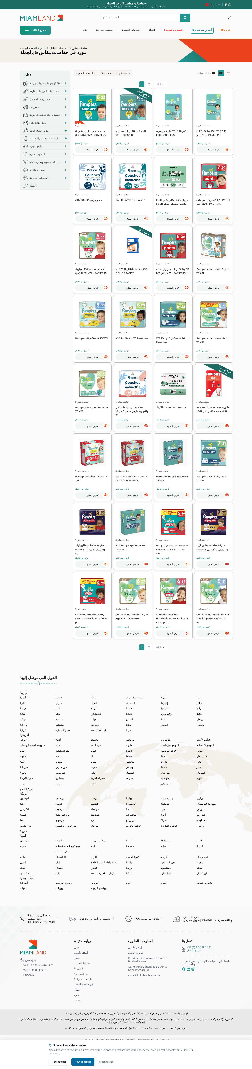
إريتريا (129, 750)
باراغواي (60, 820)
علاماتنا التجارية (82, 963)
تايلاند (58, 873)
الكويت (164, 857)
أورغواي (200, 825)
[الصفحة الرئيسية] (33, 946)
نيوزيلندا (59, 888)
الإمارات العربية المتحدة (102, 873)
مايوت (129, 745)
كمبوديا (129, 840)
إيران (163, 846)
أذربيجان (24, 840)
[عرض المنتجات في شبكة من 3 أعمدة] (214, 73)
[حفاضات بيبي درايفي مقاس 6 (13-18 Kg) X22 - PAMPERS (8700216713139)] (92, 107)
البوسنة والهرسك (134, 697)
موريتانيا (24, 767)
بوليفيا (129, 798)
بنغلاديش (60, 840)
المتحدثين (124, 73)
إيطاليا (23, 714)
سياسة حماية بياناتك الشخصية (144, 975)
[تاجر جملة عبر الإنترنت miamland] (41, 17)
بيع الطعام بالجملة (94, 6)
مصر (128, 783)
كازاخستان (61, 857)
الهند (93, 846)
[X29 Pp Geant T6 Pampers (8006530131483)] (132, 314)
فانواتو (23, 888)
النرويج (129, 719)
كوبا (22, 703)
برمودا (94, 798)
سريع (79, 123)
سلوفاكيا (60, 724)
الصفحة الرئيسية (28, 48)
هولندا (93, 719)
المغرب (94, 767)
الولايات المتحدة (169, 825)
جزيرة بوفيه (167, 798)
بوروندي (130, 739)
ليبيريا (93, 761)
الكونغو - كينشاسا (205, 745)
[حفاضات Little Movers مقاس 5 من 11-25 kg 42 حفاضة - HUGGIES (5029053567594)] (213, 383)
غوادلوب (60, 809)
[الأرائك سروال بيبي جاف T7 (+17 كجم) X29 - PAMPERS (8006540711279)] (213, 176)
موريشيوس (61, 767)
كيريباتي (95, 882)
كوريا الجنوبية (132, 857)
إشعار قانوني (135, 947)
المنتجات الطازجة (39, 177)
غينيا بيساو (60, 772)
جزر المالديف (168, 862)
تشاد (58, 745)
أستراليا (24, 882)
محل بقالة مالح (37, 122)
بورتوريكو (130, 820)
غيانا (128, 809)
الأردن (94, 857)
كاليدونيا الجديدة (204, 882)
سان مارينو (25, 825)
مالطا (199, 714)
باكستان (59, 868)
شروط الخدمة (135, 952)
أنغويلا (164, 820)
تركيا (128, 873)
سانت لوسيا (202, 820)
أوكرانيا (23, 730)
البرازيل (200, 798)
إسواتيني (165, 778)
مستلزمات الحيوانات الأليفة (44, 91)
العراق (199, 846)
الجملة (33, 185)
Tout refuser (59, 1061)
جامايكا (23, 814)
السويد (164, 724)
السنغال (130, 772)
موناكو (23, 719)
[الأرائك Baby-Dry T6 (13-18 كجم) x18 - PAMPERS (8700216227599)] (213, 107)
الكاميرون (166, 739)
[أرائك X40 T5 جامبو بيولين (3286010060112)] (92, 176)
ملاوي (164, 761)
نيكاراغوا (200, 814)
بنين (22, 750)
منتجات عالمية (37, 170)
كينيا (22, 761)
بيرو (93, 820)
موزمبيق (130, 767)
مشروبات (34, 107)
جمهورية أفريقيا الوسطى (32, 745)
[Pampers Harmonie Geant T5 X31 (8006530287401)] (213, 245)
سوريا (199, 778)
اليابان (23, 857)
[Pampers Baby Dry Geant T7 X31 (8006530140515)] (213, 452)
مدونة (77, 1000)
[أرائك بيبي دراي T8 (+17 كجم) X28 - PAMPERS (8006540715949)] (132, 107)
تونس (58, 783)
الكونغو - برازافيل (170, 745)
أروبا (163, 814)
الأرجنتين (24, 798)
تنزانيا (199, 783)
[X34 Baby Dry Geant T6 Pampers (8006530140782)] (132, 522)
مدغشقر (130, 761)
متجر (43, 48)
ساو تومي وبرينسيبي (66, 825)
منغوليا (199, 862)
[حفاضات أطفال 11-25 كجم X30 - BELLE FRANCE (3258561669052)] (132, 245)
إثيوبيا (93, 750)
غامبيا (58, 756)
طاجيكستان (26, 873)
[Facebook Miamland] (183, 969)
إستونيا (164, 703)
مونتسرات (131, 814)
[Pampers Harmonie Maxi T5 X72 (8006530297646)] (213, 314)
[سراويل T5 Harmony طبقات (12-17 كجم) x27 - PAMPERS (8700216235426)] (92, 245)
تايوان (23, 846)
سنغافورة (166, 868)
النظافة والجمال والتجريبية (43, 138)
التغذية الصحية (37, 154)
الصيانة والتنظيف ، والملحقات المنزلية (46, 115)
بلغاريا (164, 697)
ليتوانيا (129, 714)
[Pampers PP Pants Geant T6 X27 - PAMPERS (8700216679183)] (132, 452)
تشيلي (59, 803)
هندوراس (201, 809)
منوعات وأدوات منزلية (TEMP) (46, 83)
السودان (130, 778)
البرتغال (200, 719)
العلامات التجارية (85, 73)
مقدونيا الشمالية (63, 730)
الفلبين (94, 868)
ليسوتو (59, 761)
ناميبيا (164, 767)
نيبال (22, 868)
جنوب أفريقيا (26, 778)
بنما (22, 820)
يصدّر (77, 989)
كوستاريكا (131, 803)
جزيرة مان (166, 783)
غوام (128, 882)
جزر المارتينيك (63, 814)
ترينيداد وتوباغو (133, 825)
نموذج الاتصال (194, 950)
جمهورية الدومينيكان (206, 803)
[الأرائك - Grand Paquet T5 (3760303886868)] (173, 383)
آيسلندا (164, 708)
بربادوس (60, 798)
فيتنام (199, 868)
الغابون (23, 756)
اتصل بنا (78, 968)
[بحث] (185, 18)
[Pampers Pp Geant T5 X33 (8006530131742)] (92, 314)
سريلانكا (165, 840)
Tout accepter (83, 1061)
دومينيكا (165, 803)
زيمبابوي (60, 778)
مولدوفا (59, 719)
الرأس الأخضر (203, 739)
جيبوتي (199, 750)
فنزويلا (23, 831)
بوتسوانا (95, 739)
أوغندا (93, 783)
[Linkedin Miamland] (226, 4)
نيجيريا (23, 772)
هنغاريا (129, 708)
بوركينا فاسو (26, 789)
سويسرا (200, 724)
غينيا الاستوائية (63, 750)
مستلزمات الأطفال (39, 99)
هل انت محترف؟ (83, 979)
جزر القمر (96, 745)
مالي (198, 761)
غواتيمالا (95, 809)
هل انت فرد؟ (81, 973)
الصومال (200, 772)
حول (76, 947)
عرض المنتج (92, 149)
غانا (92, 756)
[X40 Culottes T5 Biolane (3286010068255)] (132, 176)
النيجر (199, 767)
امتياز (152, 29)
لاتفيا (58, 714)
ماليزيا (129, 862)
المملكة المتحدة (98, 730)
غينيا (163, 756)
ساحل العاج (202, 756)
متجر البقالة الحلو (39, 130)
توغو (22, 783)
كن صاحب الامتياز (83, 984)
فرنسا (23, 708)
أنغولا (58, 739)
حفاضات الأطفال (58, 48)
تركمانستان (166, 873)
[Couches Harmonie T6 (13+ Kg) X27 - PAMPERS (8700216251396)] (132, 591)
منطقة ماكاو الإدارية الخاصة (104, 862)
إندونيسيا (130, 846)
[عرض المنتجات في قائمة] (229, 73)
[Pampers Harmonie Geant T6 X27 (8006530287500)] (92, 383)
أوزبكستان (201, 873)
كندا (22, 803)
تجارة (77, 995)
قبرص (59, 703)
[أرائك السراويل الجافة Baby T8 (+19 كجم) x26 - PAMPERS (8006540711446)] (173, 245)
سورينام (95, 825)
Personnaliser (105, 1061)
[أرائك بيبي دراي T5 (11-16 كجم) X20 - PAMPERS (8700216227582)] (173, 107)
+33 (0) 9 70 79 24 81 (199, 947)
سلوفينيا (95, 724)
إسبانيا (129, 724)
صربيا (128, 730)
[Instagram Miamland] (230, 4)
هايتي (164, 809)
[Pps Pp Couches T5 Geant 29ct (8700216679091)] (92, 452)
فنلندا (199, 703)
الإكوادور (24, 809)
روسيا (129, 868)
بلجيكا (94, 697)
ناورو (163, 882)
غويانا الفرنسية (168, 750)
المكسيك (95, 814)
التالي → (160, 84)
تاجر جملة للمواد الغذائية (113, 6)
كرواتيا (199, 697)
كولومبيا (94, 803)
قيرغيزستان (202, 857)
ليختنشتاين (96, 714)
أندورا (23, 697)
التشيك (94, 703)
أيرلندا (199, 708)
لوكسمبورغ (166, 714)
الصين (199, 840)
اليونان (94, 708)
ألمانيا (58, 708)
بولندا (163, 719)
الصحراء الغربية (98, 778)
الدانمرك (130, 703)
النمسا (59, 697)
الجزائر (23, 739)
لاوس (23, 862)
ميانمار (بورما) (98, 840)
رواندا (93, 772)
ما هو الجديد (36, 146)
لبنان (58, 862)
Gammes (107, 73)
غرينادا (129, 756)
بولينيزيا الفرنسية (64, 882)
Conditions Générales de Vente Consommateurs (147, 968)
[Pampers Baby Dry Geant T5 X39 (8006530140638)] (173, 452)
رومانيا (23, 724)
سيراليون (165, 772)
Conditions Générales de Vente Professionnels (147, 959)
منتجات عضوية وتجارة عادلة (44, 162)
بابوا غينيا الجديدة (99, 888)
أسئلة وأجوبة (81, 952)
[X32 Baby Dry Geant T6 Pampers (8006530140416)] (173, 314)
